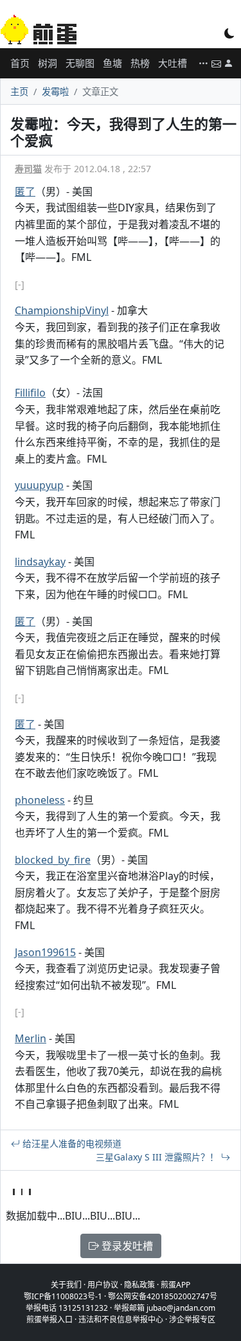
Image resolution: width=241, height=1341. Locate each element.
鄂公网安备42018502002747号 (162, 1296)
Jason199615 (45, 952)
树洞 (47, 63)
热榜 (140, 63)
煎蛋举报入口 (49, 1319)
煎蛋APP (175, 1284)
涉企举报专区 (192, 1319)
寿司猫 (28, 169)
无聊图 (80, 63)
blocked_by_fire (53, 860)
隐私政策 (139, 1284)
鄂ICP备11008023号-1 (63, 1296)
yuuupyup (39, 485)
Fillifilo (30, 393)
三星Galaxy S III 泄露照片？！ (158, 1157)
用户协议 (102, 1284)
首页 (20, 63)
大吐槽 (172, 63)
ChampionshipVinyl (62, 310)
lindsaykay (40, 562)
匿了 (25, 191)
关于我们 (66, 1284)
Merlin (30, 1038)
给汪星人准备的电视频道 (70, 1143)
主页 (19, 91)
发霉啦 (55, 91)
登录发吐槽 (126, 1246)
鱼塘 (112, 63)
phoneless (40, 800)
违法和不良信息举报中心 (120, 1319)
